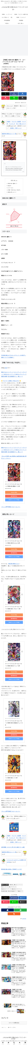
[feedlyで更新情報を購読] (20, 910)
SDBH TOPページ (15, 128)
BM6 (2, 372)
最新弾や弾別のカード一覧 (9, 133)
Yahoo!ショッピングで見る (14, 499)
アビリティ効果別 (16, 121)
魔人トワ (20, 376)
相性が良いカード (12, 192)
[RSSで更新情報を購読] (14, 913)
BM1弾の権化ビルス (13, 563)
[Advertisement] (14, 41)
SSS (6, 367)
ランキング (12, 123)
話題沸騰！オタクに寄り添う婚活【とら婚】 (13, 847)
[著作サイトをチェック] (7, 910)
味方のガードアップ (9, 374)
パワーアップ (13, 886)
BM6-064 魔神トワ (12, 183)
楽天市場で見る (14, 496)
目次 (12, 180)
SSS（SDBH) (5, 884)
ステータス (10, 187)
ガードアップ (17, 372)
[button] (22, 98)
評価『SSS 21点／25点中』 (14, 190)
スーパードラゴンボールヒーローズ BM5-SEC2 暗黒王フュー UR (14, 723)
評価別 (8, 121)
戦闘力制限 (4, 376)
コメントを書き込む (14, 1022)
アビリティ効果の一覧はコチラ (11, 380)
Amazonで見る (14, 492)
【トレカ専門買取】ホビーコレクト (10, 506)
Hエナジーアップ (9, 372)
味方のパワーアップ (21, 374)
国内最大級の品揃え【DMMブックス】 (11, 869)
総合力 (9, 185)
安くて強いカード (21, 123)
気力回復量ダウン (12, 376)
